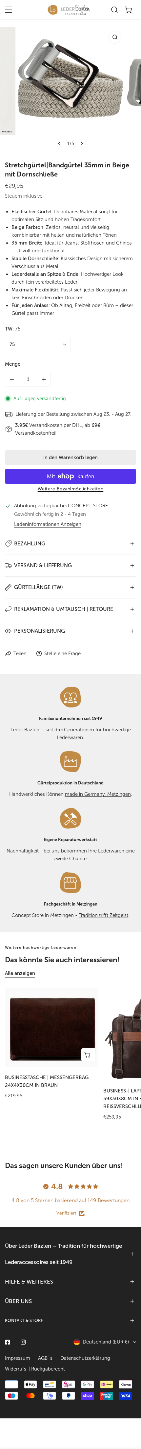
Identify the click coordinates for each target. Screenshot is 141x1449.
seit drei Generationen (70, 730)
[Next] (81, 143)
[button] (129, 10)
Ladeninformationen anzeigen (47, 524)
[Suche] (114, 10)
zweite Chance (70, 859)
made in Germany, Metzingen (98, 794)
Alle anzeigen (20, 973)
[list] (70, 88)
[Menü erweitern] (8, 10)
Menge (12, 364)
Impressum (17, 1358)
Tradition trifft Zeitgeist (103, 915)
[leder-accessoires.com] (69, 10)
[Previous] (59, 143)
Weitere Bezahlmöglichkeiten (71, 489)
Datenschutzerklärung (85, 1358)
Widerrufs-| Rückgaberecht (35, 1369)
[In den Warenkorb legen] (88, 1054)
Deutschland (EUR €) (106, 1342)
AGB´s (45, 1358)
